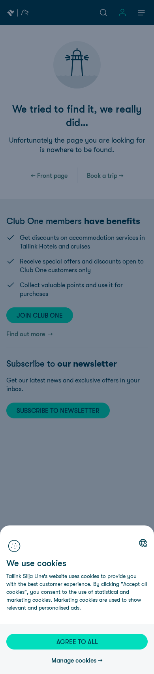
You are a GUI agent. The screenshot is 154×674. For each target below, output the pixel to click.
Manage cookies (73, 660)
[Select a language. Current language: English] (143, 543)
